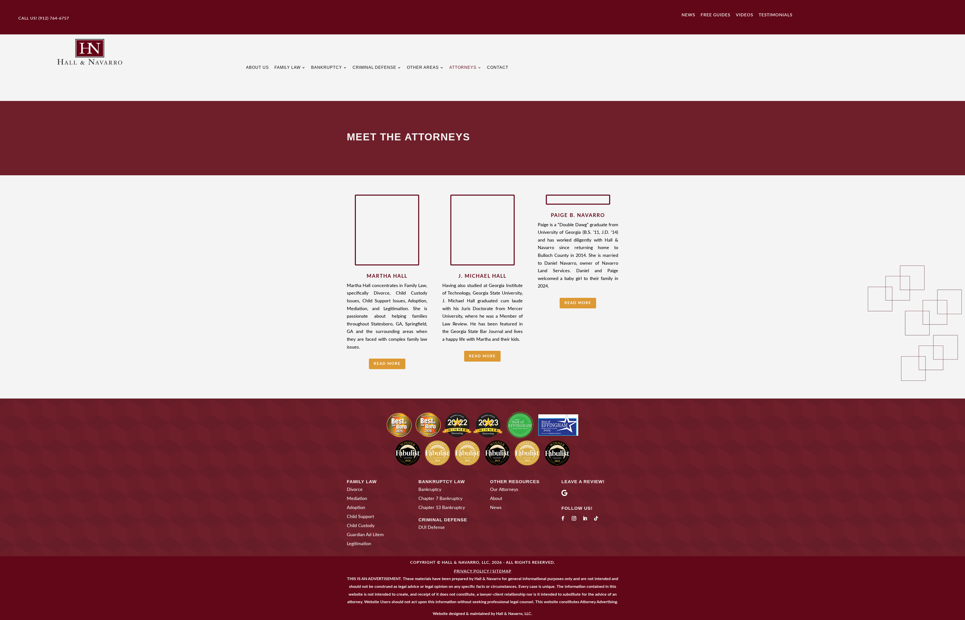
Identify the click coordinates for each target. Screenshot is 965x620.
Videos (744, 15)
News (688, 15)
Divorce (355, 489)
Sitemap (501, 571)
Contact (497, 68)
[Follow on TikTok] (596, 518)
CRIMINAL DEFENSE (442, 519)
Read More (387, 364)
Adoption (356, 507)
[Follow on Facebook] (562, 518)
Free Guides (715, 15)
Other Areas (423, 68)
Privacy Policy (471, 571)
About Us (257, 68)
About (496, 498)
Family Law (287, 68)
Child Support (360, 517)
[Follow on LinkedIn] (585, 518)
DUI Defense (431, 527)
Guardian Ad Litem (365, 535)
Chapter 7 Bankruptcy (440, 498)
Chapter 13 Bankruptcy (441, 507)
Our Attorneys (504, 489)
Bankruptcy (326, 68)
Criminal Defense (374, 68)
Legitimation (359, 544)
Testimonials (775, 15)
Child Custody (360, 526)
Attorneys (462, 68)
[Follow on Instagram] (573, 518)
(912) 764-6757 (53, 18)
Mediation (357, 498)
